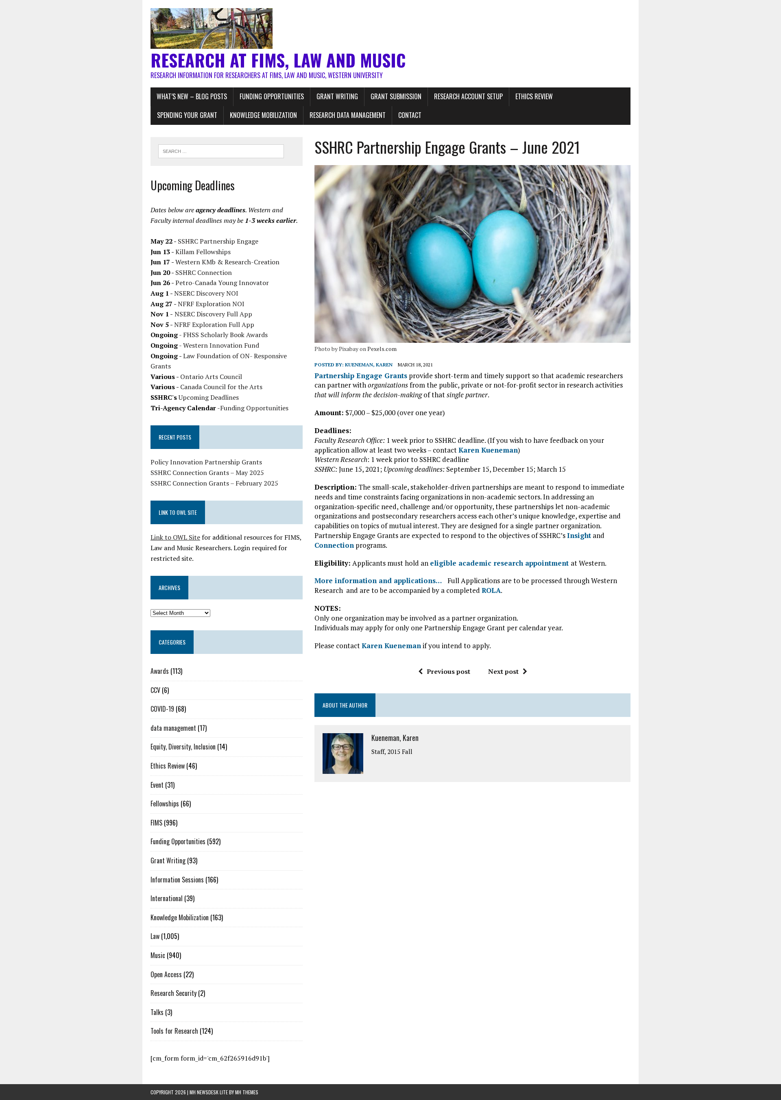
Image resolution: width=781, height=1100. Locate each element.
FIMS (156, 823)
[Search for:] (221, 150)
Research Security (173, 993)
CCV (155, 690)
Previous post (448, 671)
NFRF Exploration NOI (211, 303)
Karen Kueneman (488, 450)
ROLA (491, 590)
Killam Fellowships (203, 251)
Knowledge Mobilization (263, 115)
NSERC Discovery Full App (213, 313)
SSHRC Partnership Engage (218, 241)
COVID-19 (162, 709)
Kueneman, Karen (369, 365)
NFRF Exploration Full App (214, 324)
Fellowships (165, 803)
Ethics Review (534, 96)
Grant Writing (337, 96)
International (167, 898)
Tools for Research (174, 1031)
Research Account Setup (468, 96)
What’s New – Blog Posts (192, 96)
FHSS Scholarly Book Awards (225, 334)
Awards (160, 671)
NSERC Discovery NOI (206, 293)
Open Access (166, 974)
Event (157, 785)
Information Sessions (177, 879)
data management (173, 728)
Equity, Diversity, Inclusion (183, 746)
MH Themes (246, 1092)
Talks (157, 1012)
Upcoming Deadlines (209, 397)
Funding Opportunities (272, 96)
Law (155, 936)
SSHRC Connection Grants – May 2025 (207, 472)
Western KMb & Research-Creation (227, 261)
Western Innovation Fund (221, 345)
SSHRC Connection (203, 272)
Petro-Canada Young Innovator (222, 282)
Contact (409, 115)
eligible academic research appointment (500, 563)
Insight (579, 535)
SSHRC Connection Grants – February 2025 (214, 483)
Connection (334, 545)
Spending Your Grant (187, 115)
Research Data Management (348, 115)
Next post (503, 671)
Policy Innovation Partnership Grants (206, 461)
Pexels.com (382, 349)
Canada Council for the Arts (221, 386)
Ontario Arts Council (211, 376)
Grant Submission (396, 96)
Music (158, 955)
